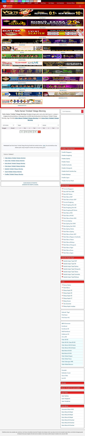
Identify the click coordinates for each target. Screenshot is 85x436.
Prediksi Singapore (67, 152)
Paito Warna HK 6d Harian (69, 347)
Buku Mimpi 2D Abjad (67, 412)
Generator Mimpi (71, 3)
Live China (43, 3)
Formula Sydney (67, 221)
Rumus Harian (67, 285)
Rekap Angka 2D (67, 290)
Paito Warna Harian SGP (69, 199)
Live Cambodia (60, 3)
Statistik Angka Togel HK (69, 263)
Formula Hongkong (68, 202)
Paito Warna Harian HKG (69, 218)
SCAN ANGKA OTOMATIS (30, 183)
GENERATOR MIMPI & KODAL (30, 184)
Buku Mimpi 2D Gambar (68, 420)
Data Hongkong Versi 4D (69, 205)
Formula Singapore (68, 189)
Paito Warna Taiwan (68, 239)
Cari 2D (64, 378)
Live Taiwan (51, 3)
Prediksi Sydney (66, 158)
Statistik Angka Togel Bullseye (71, 277)
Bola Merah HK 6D (67, 353)
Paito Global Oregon (67, 356)
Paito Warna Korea (68, 250)
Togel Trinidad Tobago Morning (13, 171)
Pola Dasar (64, 315)
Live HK (36, 3)
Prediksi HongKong (67, 155)
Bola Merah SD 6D (67, 350)
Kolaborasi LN (65, 334)
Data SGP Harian (67, 194)
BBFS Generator (66, 323)
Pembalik (64, 370)
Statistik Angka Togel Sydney (70, 266)
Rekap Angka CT (67, 298)
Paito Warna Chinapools (69, 245)
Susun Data (65, 375)
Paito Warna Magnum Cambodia (71, 237)
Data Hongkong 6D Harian (70, 210)
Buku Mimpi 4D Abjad (67, 417)
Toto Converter (67, 303)
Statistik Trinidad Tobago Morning (14, 169)
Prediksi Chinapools (67, 168)
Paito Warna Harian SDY (69, 234)
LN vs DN (64, 337)
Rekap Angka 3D (67, 293)
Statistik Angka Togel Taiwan (70, 271)
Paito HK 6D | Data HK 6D (68, 342)
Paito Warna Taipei (68, 247)
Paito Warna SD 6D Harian (69, 345)
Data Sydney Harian (68, 229)
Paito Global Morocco (67, 364)
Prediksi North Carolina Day (69, 171)
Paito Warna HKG (68, 213)
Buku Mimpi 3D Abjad (67, 414)
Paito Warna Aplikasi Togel (8, 3)
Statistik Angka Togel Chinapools (71, 269)
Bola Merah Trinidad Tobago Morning (15, 163)
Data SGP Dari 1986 (68, 191)
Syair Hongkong (66, 401)
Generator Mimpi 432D (68, 409)
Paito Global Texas (67, 359)
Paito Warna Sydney (68, 231)
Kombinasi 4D (65, 329)
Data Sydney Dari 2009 (69, 223)
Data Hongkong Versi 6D (69, 207)
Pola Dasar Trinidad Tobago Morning (15, 166)
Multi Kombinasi (66, 331)
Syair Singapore (66, 398)
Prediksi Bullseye (66, 174)
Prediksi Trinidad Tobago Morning (14, 174)
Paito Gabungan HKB (67, 361)
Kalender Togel (66, 312)
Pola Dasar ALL (66, 317)
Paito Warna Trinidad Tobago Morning (26, 118)
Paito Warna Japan (68, 253)
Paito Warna (66, 287)
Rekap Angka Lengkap (69, 306)
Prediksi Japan (65, 177)
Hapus (4, 1)
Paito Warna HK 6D (68, 215)
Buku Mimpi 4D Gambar (68, 425)
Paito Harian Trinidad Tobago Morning (30, 111)
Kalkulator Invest (66, 373)
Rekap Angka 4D (67, 295)
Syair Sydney (65, 396)
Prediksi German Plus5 (68, 180)
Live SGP (29, 3)
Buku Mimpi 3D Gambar (68, 422)
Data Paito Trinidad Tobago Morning (14, 160)
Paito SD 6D (65, 339)
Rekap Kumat (66, 301)
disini (44, 145)
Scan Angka (80, 3)
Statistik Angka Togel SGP (70, 261)
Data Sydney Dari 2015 (69, 226)
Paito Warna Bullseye (68, 242)
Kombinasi (64, 326)
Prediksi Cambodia (67, 165)
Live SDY (22, 3)
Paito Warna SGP (67, 197)
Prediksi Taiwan (66, 161)
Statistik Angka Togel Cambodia (71, 274)
